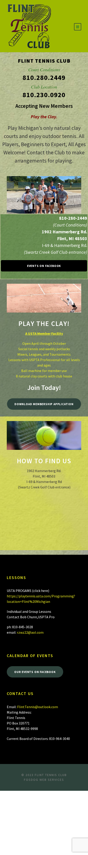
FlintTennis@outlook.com (37, 707)
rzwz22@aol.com (30, 632)
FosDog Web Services (44, 780)
